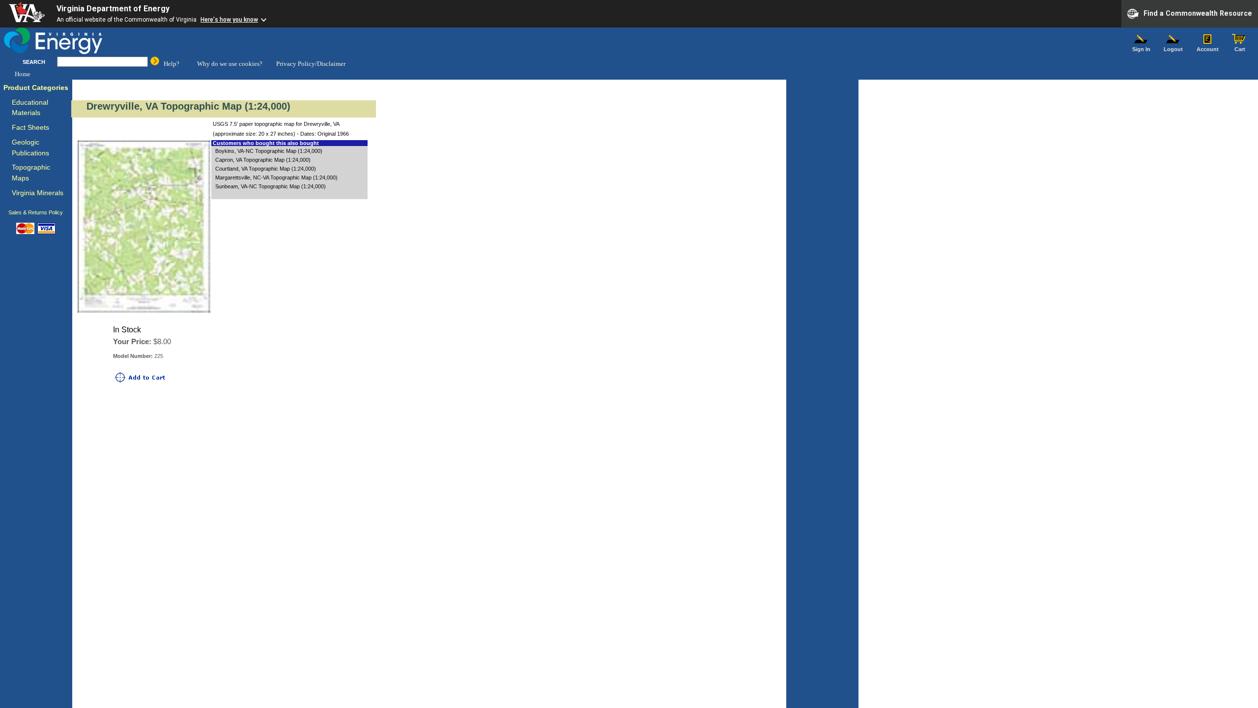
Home (22, 74)
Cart (1239, 49)
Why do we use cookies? (229, 63)
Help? (171, 63)
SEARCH (34, 62)
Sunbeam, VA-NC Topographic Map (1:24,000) (270, 186)
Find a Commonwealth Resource (1198, 13)
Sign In (1141, 49)
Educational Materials (30, 108)
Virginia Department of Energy (113, 8)
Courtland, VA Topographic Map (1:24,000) (265, 169)
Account (1208, 49)
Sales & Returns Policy (35, 212)
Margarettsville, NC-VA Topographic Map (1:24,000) (276, 177)
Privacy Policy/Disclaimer (310, 63)
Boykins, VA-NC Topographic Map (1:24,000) (268, 151)
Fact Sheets (30, 127)
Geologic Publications (30, 148)
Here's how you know (229, 19)
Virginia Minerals (37, 193)
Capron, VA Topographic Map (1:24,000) (263, 160)
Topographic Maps (31, 173)
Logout (1173, 49)
